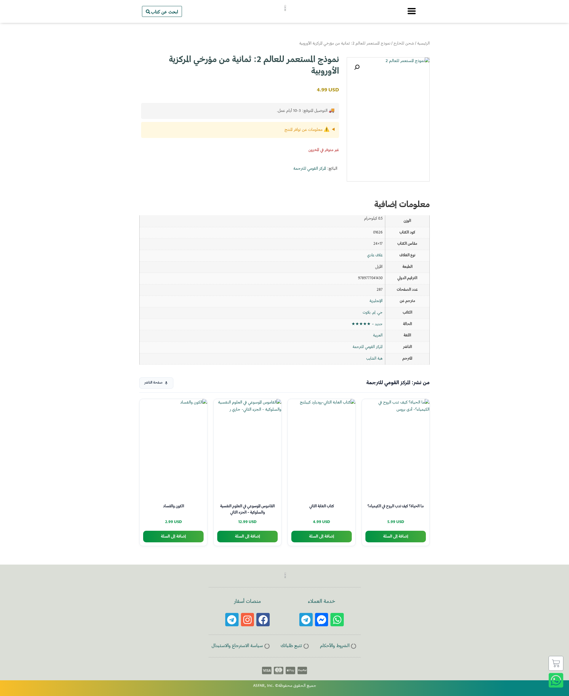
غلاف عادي (375, 255)
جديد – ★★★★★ (367, 324)
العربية (378, 335)
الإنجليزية (376, 301)
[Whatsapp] (337, 619)
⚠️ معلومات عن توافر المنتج (307, 130)
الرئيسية (423, 44)
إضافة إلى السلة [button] (395, 536)
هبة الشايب (374, 359)
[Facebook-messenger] (321, 619)
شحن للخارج (404, 44)
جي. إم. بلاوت (373, 313)
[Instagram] (247, 619)
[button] (356, 67)
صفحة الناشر (153, 383)
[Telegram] (306, 619)
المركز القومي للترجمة (309, 168)
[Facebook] (263, 619)
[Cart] (556, 663)
